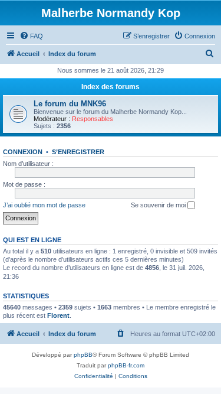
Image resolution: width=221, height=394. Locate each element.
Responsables (92, 118)
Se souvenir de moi (159, 205)
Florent (58, 315)
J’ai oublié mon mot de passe (44, 205)
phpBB (83, 354)
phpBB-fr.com (126, 365)
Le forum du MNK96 (70, 103)
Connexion (22, 151)
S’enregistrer (78, 151)
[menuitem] (31, 36)
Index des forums (110, 87)
